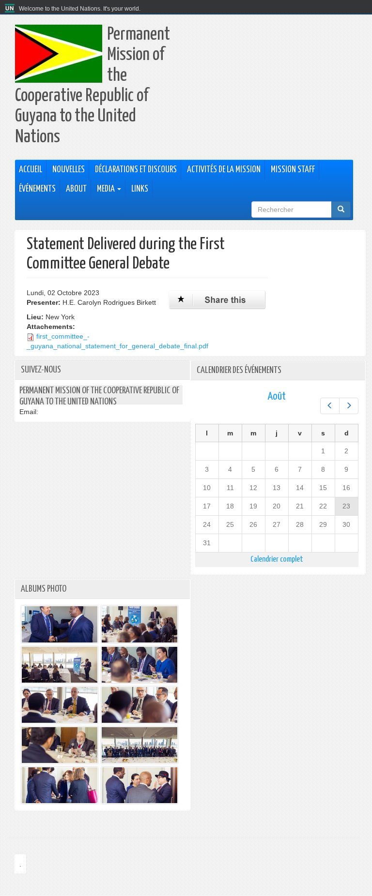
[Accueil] (11, 8)
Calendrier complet (276, 559)
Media (106, 189)
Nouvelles (68, 169)
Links (139, 189)
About (76, 189)
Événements (37, 189)
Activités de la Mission (224, 169)
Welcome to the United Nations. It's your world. (79, 8)
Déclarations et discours (136, 169)
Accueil (30, 169)
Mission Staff (293, 169)
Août (276, 396)
